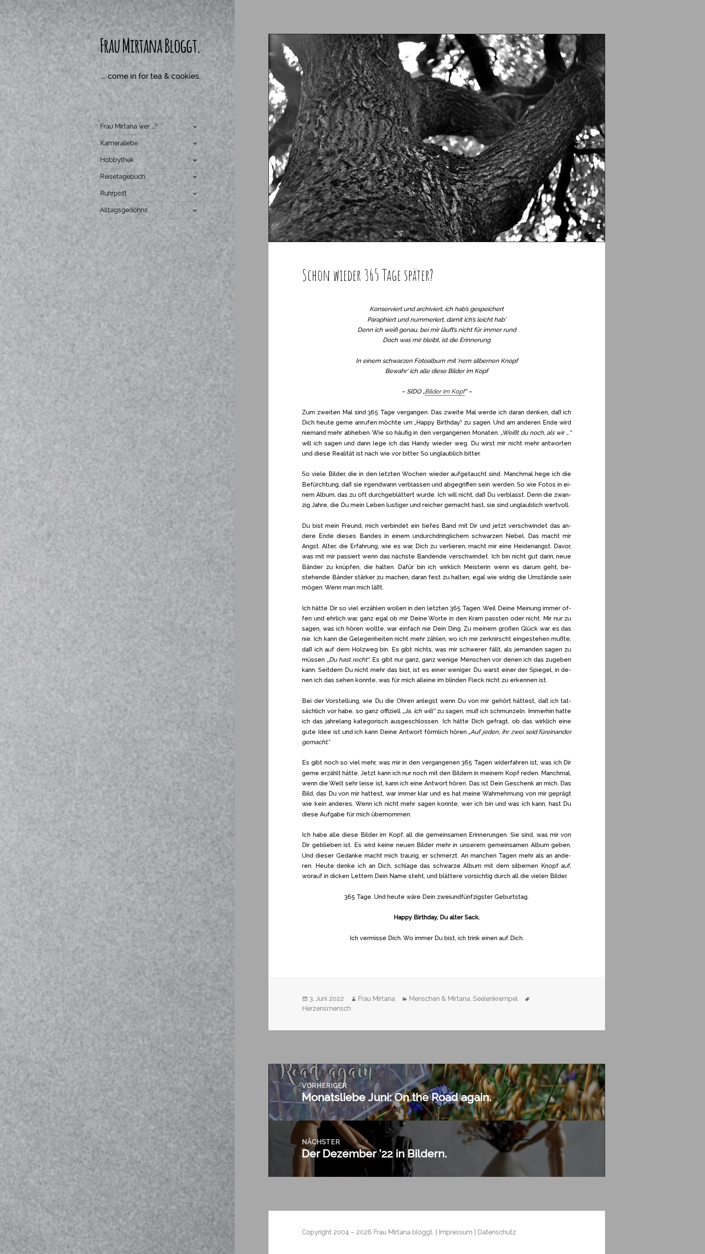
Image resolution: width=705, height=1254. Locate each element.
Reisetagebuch (122, 176)
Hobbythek (117, 160)
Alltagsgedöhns (124, 210)
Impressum (455, 1232)
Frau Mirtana (376, 999)
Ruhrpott (113, 193)
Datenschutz (496, 1232)
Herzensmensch (326, 1008)
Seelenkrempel (495, 999)
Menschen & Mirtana (439, 999)
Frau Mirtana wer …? (129, 126)
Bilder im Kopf (445, 391)
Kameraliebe (119, 143)
